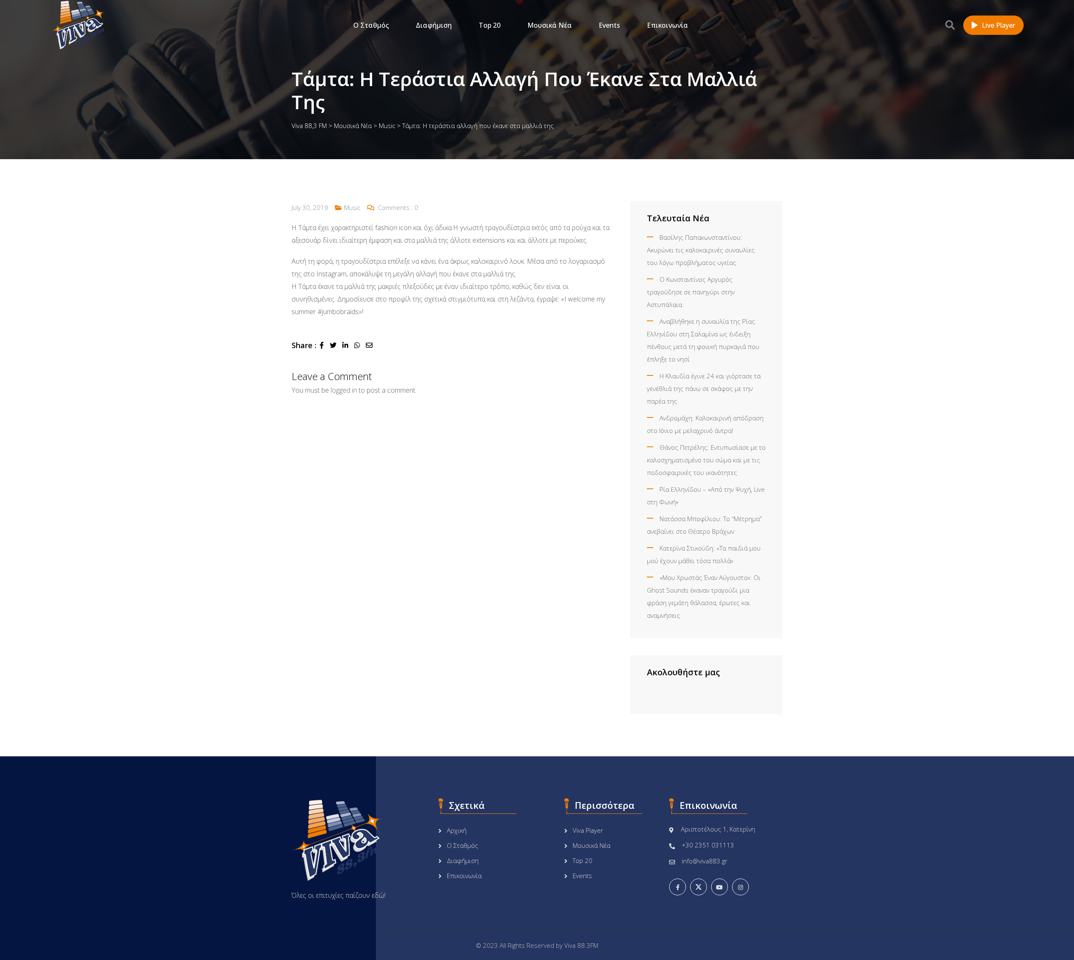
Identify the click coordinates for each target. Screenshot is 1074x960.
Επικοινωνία (667, 25)
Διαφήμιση (434, 25)
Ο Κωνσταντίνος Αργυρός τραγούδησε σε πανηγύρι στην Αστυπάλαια (691, 292)
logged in (344, 390)
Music (352, 207)
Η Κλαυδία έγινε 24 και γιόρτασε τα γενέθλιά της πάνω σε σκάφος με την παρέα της (704, 388)
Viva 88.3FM (581, 945)
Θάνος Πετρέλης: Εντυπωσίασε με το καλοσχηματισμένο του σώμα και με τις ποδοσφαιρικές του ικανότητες (706, 460)
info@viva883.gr (704, 861)
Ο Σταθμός (371, 25)
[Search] (950, 24)
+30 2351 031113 (708, 845)
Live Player (998, 25)
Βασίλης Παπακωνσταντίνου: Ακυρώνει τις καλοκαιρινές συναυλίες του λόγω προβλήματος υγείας (701, 250)
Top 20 (490, 25)
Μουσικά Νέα (549, 25)
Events (609, 25)
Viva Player (588, 830)
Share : (304, 345)
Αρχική (457, 830)
